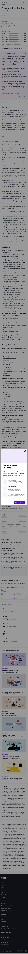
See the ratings (19, 502)
